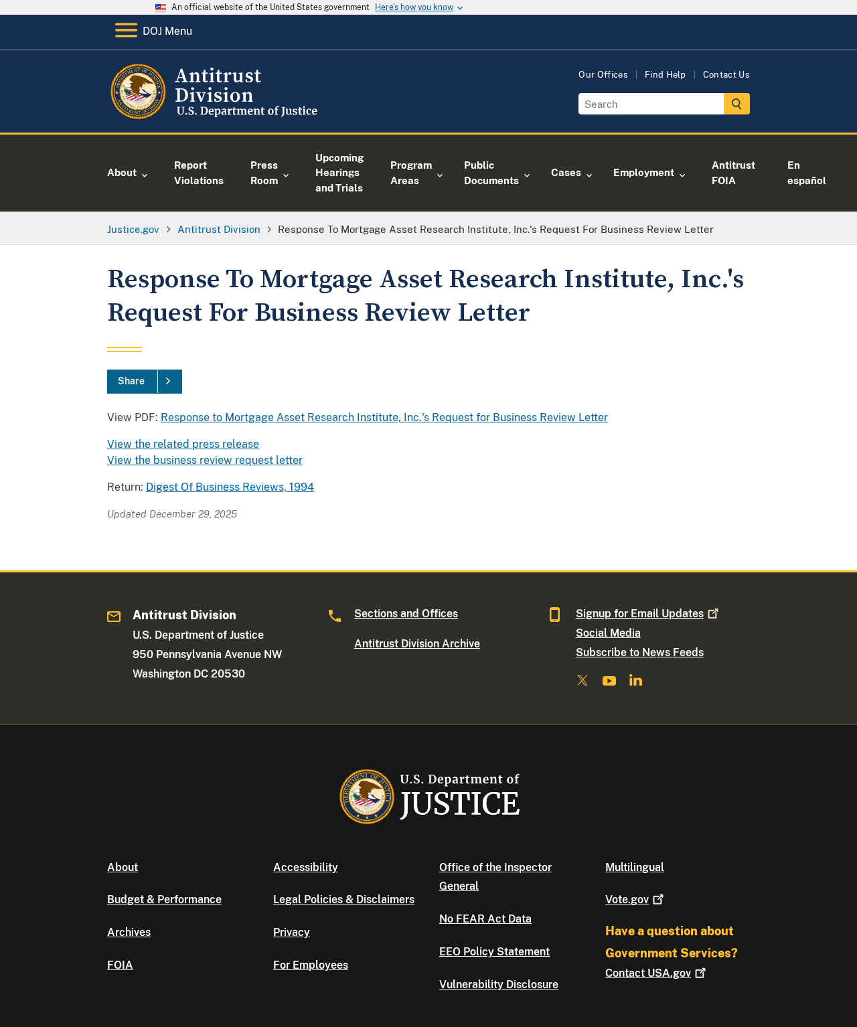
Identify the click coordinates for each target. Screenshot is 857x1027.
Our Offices (603, 75)
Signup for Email (640, 613)
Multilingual (634, 867)
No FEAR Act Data (485, 919)
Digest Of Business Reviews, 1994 (230, 487)
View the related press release (183, 444)
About (122, 867)
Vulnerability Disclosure (498, 984)
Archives (129, 932)
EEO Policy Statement (494, 951)
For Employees (310, 965)
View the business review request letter (205, 460)
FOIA (120, 965)
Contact (648, 973)
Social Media (608, 633)
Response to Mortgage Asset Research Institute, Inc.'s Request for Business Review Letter (384, 417)
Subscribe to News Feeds (640, 652)
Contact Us (726, 75)
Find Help (665, 75)
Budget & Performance (164, 899)
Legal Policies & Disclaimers (343, 899)
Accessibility (305, 867)
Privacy (291, 932)
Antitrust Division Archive (417, 643)
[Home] (216, 116)
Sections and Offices (406, 613)
